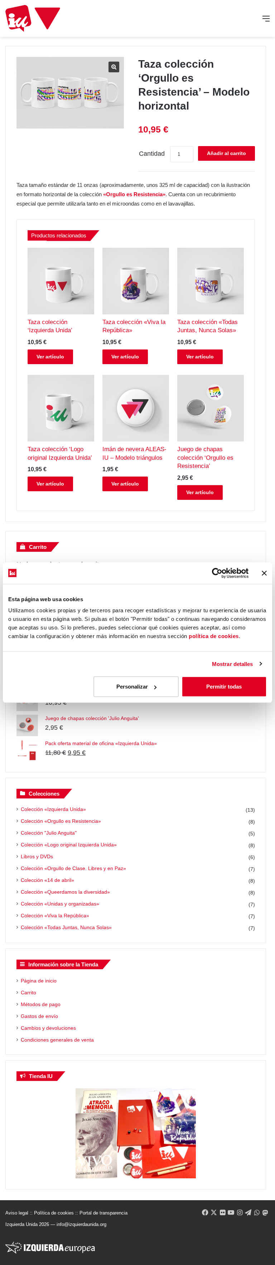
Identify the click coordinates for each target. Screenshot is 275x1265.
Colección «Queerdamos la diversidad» (65, 892)
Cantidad (152, 153)
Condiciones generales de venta (57, 1040)
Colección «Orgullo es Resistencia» (61, 821)
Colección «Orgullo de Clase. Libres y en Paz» (73, 868)
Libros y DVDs (37, 856)
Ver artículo (50, 356)
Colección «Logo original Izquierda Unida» (69, 845)
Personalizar (132, 687)
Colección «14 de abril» (47, 880)
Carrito (28, 992)
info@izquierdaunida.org (81, 1224)
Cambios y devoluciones (48, 1028)
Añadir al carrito (226, 153)
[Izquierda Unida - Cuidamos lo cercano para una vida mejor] (32, 18)
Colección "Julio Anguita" (49, 833)
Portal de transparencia (103, 1213)
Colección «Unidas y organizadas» (60, 904)
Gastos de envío (39, 1016)
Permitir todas (224, 687)
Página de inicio (39, 981)
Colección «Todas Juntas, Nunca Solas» (66, 927)
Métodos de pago (41, 1004)
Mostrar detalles (232, 664)
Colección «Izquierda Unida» (53, 809)
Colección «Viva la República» (55, 915)
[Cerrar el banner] (264, 572)
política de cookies (214, 636)
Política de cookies (54, 1213)
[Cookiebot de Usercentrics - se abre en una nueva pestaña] (217, 573)
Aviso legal (16, 1213)
